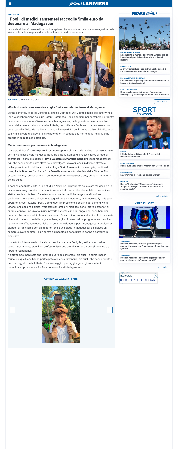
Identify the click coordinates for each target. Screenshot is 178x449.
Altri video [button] (163, 267)
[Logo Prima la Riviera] (89, 3)
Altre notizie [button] (162, 101)
